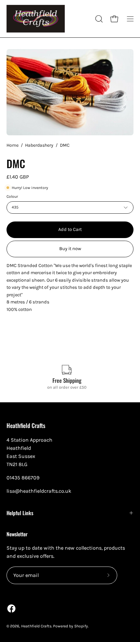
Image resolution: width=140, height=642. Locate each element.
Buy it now (70, 248)
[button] (98, 18)
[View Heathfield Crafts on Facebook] (11, 608)
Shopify (81, 626)
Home (13, 145)
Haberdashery (39, 145)
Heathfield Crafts (26, 425)
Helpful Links (20, 513)
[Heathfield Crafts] (36, 19)
